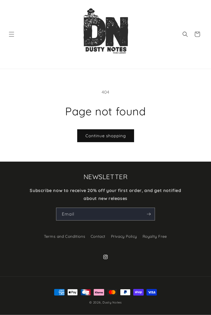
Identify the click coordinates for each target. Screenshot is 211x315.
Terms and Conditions (64, 236)
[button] (11, 34)
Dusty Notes (112, 302)
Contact (98, 236)
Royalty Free (155, 236)
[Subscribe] (149, 214)
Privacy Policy (124, 236)
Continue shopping (105, 135)
